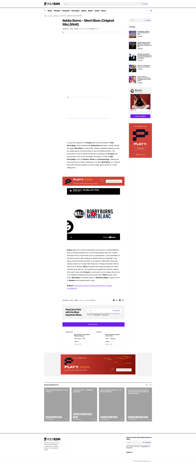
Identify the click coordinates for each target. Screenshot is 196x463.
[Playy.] (98, 364)
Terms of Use (105, 314)
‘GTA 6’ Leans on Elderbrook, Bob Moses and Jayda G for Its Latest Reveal (144, 78)
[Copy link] (123, 300)
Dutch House (56, 15)
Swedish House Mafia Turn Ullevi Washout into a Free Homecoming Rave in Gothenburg (144, 56)
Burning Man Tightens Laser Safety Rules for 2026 (143, 33)
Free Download (139, 417)
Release (76, 28)
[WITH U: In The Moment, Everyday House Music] (132, 68)
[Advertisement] (140, 140)
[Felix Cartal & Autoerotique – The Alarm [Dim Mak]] (112, 404)
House (49, 15)
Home (45, 15)
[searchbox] (102, 4)
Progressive (112, 338)
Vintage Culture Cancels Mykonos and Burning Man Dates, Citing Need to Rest (144, 44)
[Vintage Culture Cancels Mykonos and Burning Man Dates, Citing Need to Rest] (132, 45)
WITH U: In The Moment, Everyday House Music (143, 66)
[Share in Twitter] (116, 300)
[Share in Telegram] (119, 300)
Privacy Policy (97, 314)
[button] (45, 10)
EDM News (140, 36)
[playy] (93, 181)
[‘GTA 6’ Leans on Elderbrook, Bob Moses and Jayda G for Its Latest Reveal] (132, 79)
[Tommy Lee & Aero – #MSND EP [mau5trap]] (84, 404)
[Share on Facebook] (113, 300)
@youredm (138, 90)
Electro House (78, 338)
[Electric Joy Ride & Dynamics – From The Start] (57, 404)
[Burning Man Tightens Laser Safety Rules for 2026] (132, 34)
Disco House (76, 414)
